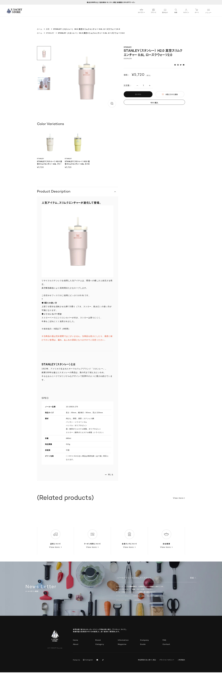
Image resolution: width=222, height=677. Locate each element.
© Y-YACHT (55, 648)
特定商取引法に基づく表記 (147, 660)
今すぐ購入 (154, 102)
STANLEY (50, 33)
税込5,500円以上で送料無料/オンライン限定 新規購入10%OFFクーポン (111, 2)
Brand (98, 640)
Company (144, 640)
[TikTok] (103, 660)
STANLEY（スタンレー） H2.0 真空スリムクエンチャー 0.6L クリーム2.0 (49, 164)
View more (178, 498)
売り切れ (138, 94)
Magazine (122, 644)
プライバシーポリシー (123, 600)
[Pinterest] (178, 65)
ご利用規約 (181, 660)
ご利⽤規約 (137, 600)
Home (75, 640)
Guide (143, 644)
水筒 (47, 29)
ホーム (39, 29)
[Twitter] (180, 65)
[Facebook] (175, 65)
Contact (166, 644)
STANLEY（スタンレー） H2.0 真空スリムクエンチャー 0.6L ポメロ (77, 162)
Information (123, 640)
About (76, 644)
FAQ (164, 640)
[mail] (183, 65)
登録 (192, 578)
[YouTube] (98, 660)
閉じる (110, 474)
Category (99, 644)
